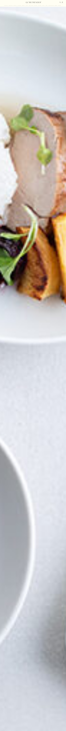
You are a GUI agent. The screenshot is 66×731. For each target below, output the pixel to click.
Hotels (6, 5)
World (15, 5)
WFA (47, 5)
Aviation (11, 5)
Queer (59, 5)
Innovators (51, 5)
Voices (40, 5)
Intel (44, 5)
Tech (27, 5)
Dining (35, 5)
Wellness (31, 5)
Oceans (19, 5)
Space (23, 5)
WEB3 (56, 5)
